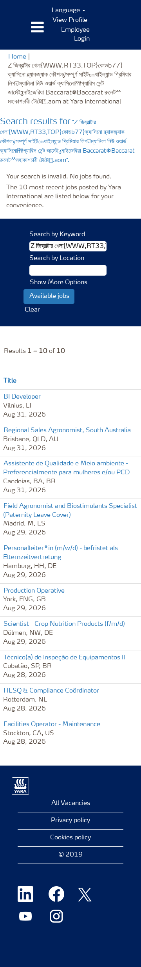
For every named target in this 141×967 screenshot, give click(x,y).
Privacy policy (70, 820)
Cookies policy (70, 838)
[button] (23, 27)
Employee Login (75, 34)
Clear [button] (32, 310)
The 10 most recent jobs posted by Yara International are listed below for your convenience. (63, 197)
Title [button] (10, 381)
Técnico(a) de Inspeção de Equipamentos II (64, 658)
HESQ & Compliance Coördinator (51, 691)
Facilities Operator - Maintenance (52, 724)
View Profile (69, 20)
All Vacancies (70, 803)
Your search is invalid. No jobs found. (59, 177)
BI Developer (22, 397)
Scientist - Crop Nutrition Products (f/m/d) (64, 624)
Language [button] (66, 10)
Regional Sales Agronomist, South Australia (67, 430)
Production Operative (34, 591)
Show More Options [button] (58, 283)
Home (17, 57)
